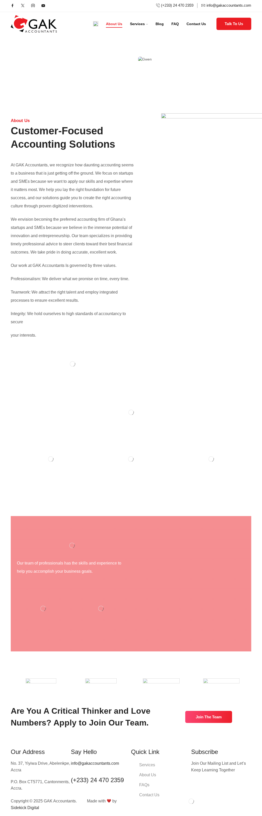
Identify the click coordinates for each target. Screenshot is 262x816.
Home (129, 59)
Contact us (196, 24)
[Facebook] (12, 6)
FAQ (175, 24)
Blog (160, 24)
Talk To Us (234, 24)
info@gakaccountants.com (95, 763)
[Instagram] (33, 6)
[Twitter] (23, 6)
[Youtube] (43, 6)
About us (114, 24)
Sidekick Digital (25, 807)
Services (137, 24)
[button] (208, 717)
